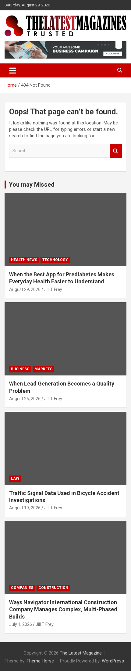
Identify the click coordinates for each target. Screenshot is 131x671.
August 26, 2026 (25, 398)
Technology (55, 260)
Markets (43, 369)
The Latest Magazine (81, 653)
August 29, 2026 (25, 289)
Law (15, 478)
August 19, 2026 (25, 507)
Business (20, 369)
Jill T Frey (53, 289)
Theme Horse (40, 661)
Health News (24, 260)
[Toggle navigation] (13, 70)
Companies (22, 588)
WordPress (113, 661)
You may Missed (32, 184)
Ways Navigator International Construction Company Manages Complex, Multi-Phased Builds (63, 609)
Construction (53, 588)
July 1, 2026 (20, 624)
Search (116, 151)
